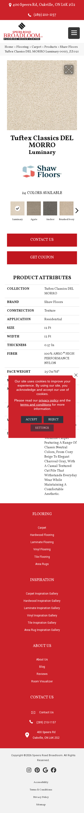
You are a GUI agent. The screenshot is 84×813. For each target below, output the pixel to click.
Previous (7, 208)
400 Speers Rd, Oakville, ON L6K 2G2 (44, 4)
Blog (42, 666)
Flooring (22, 47)
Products (50, 47)
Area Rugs (42, 564)
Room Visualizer (42, 681)
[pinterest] (37, 770)
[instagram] (29, 770)
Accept (31, 419)
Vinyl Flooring (42, 549)
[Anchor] (50, 208)
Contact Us (42, 239)
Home (9, 47)
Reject (53, 419)
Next (77, 208)
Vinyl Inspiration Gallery (42, 615)
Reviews (42, 674)
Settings (42, 428)
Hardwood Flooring (42, 535)
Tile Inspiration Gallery (42, 622)
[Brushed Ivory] (66, 208)
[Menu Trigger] (74, 33)
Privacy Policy (41, 797)
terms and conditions (35, 404)
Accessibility (41, 782)
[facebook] (53, 770)
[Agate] (34, 208)
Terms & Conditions (41, 790)
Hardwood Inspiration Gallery (42, 600)
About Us (42, 659)
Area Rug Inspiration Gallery (42, 630)
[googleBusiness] (45, 770)
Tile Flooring (42, 556)
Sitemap (41, 804)
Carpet (36, 47)
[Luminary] (17, 208)
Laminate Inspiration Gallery (42, 608)
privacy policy (49, 400)
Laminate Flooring (42, 542)
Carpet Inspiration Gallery (42, 593)
